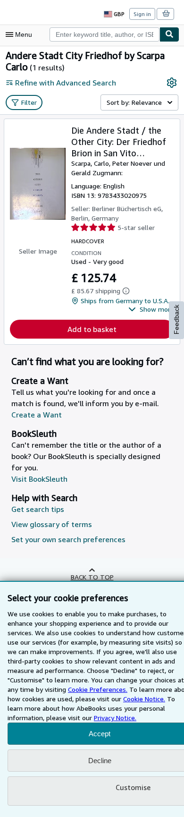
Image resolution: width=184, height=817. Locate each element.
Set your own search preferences (68, 539)
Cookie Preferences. (97, 689)
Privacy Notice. (115, 718)
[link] (171, 82)
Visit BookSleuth (39, 479)
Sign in (142, 13)
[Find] (169, 34)
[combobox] (104, 34)
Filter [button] (29, 102)
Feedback (176, 319)
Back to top (92, 577)
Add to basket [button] (92, 329)
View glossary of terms (51, 524)
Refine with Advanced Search (65, 82)
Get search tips (37, 509)
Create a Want (36, 414)
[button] (151, 309)
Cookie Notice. (144, 699)
